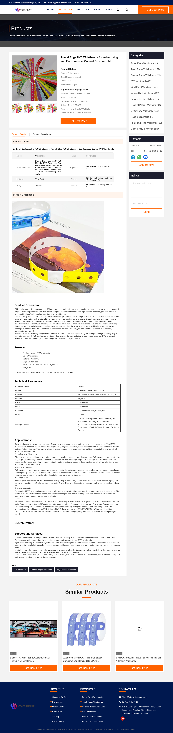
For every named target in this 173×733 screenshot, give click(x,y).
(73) (141, 81)
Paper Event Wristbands (92, 697)
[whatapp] (139, 157)
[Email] (145, 157)
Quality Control (58, 707)
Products (64, 10)
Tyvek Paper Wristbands (92, 702)
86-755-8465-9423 (85, 3)
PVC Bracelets (20, 570)
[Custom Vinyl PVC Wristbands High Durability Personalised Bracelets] (139, 628)
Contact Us (57, 712)
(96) (144, 63)
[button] (55, 108)
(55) (142, 117)
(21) (146, 75)
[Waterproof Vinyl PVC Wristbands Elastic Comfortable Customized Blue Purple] (33, 628)
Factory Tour (57, 702)
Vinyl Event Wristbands (92, 716)
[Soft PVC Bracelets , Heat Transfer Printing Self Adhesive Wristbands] (86, 628)
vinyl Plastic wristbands (66, 570)
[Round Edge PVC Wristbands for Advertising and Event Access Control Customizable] (34, 78)
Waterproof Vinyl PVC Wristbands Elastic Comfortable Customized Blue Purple (29, 659)
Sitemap (55, 716)
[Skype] (133, 157)
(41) (144, 87)
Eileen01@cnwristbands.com (59, 3)
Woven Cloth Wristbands (92, 721)
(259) (145, 69)
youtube (123, 719)
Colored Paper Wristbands (93, 707)
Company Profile (59, 697)
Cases (108, 10)
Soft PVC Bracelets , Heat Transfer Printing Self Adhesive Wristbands (85, 659)
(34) (146, 105)
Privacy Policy (58, 721)
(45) (145, 93)
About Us (82, 10)
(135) (145, 111)
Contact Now (146, 164)
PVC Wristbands (33, 36)
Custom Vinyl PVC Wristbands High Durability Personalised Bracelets (138, 659)
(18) (145, 99)
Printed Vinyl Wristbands (41, 570)
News (97, 10)
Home (50, 10)
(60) (146, 123)
